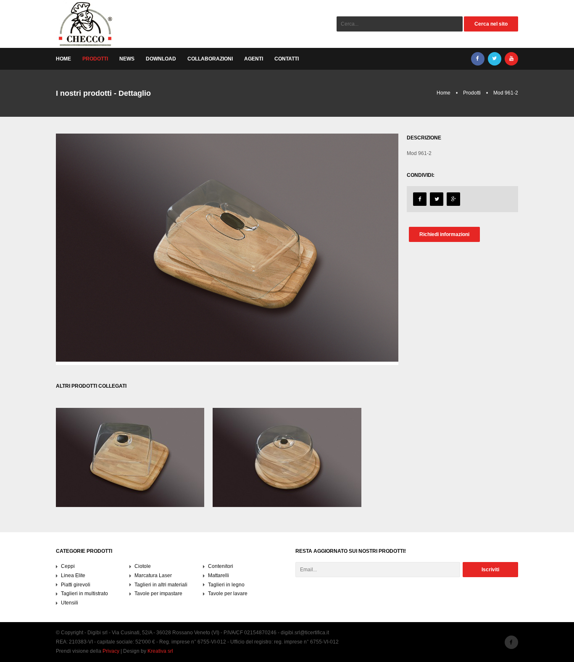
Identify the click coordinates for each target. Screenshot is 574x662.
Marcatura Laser (153, 575)
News (126, 59)
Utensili (69, 603)
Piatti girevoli (75, 585)
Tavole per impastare (158, 593)
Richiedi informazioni (444, 234)
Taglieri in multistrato (84, 593)
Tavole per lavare (228, 593)
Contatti (286, 59)
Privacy (111, 651)
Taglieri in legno (226, 585)
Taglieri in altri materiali (160, 585)
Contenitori (130, 453)
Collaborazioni (210, 59)
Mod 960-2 (130, 435)
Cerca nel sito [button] (491, 24)
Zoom (130, 474)
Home (63, 59)
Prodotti (95, 59)
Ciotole (142, 566)
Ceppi (68, 566)
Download (161, 59)
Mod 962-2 (287, 435)
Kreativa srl (160, 651)
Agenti (253, 59)
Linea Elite (73, 575)
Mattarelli (218, 575)
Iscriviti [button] (490, 570)
